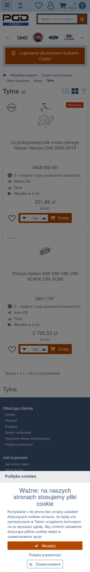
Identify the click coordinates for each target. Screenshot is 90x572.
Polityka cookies (20, 476)
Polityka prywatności (45, 554)
